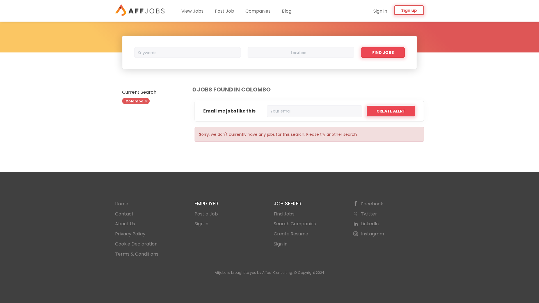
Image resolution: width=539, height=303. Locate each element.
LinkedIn (370, 224)
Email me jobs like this (229, 111)
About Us (125, 224)
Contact (124, 214)
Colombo (134, 101)
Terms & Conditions (136, 254)
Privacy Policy (130, 234)
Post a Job (206, 214)
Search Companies (295, 224)
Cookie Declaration (136, 244)
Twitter (369, 214)
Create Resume (291, 234)
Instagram (372, 234)
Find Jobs (383, 52)
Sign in (380, 11)
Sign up (409, 10)
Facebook (372, 204)
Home (121, 204)
